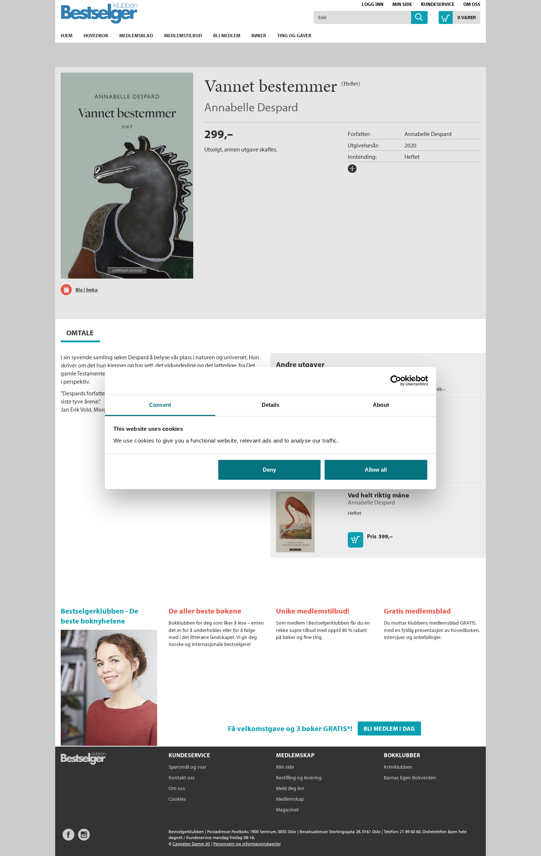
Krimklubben (398, 767)
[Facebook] (68, 838)
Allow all (376, 470)
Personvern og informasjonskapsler (247, 843)
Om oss (471, 4)
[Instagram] (84, 838)
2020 (410, 145)
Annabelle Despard (251, 106)
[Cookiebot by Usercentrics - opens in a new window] (396, 380)
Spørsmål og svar (187, 767)
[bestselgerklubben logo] (83, 759)
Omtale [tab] (80, 332)
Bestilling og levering (299, 777)
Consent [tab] (160, 405)
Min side (402, 4)
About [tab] (381, 405)
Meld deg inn (290, 788)
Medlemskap (290, 799)
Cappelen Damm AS (191, 843)
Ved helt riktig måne (378, 495)
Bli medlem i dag (389, 728)
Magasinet (287, 809)
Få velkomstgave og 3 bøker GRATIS (287, 728)
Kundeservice (438, 4)
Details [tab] (271, 405)
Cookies (177, 799)
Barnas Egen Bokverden (410, 777)
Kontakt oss (182, 777)
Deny (269, 470)
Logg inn (372, 4)
